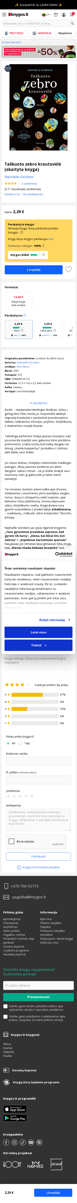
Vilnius (7, 1044)
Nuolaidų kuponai (14, 954)
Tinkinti (36, 645)
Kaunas (8, 1048)
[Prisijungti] (64, 15)
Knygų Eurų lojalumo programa (36, 1082)
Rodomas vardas (17, 753)
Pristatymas (10, 923)
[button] (43, 246)
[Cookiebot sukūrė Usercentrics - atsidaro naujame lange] (55, 554)
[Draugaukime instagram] (14, 1144)
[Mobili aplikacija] (15, 1118)
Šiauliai (7, 1056)
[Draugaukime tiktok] (23, 1144)
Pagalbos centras (14, 935)
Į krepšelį (53, 1193)
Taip (27, 743)
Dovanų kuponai (13, 946)
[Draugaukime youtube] (31, 1144)
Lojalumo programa (16, 950)
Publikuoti (38, 856)
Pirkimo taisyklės (50, 923)
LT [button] (47, 14)
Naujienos (65, 33)
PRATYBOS (16, 33)
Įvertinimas (13, 791)
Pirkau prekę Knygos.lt (20, 736)
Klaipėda (8, 1052)
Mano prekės (11, 931)
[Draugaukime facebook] (6, 1144)
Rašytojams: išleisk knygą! (56, 938)
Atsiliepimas (13, 805)
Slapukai (45, 927)
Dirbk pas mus (49, 942)
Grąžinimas (10, 927)
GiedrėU (45, 335)
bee (51, 239)
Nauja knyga (18, 301)
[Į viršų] (69, 1175)
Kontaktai (46, 935)
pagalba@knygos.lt (29, 897)
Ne (13, 743)
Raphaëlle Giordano (28, 362)
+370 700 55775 (25, 886)
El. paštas (12, 772)
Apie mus (46, 919)
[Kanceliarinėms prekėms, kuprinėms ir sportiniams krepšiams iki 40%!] (39, 52)
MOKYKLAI (44, 33)
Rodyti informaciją (52, 619)
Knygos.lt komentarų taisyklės (41, 867)
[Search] (72, 23)
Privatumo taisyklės (52, 931)
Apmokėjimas (12, 919)
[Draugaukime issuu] (39, 1144)
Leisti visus (38, 632)
